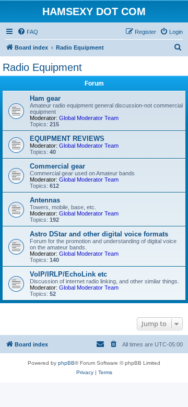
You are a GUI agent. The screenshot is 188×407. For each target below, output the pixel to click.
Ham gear (45, 98)
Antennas (45, 200)
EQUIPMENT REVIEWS (67, 138)
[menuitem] (27, 32)
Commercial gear (57, 166)
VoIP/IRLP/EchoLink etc (68, 274)
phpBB (66, 363)
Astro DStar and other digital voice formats (99, 234)
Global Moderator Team (89, 118)
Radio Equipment (42, 67)
